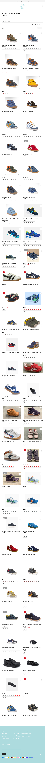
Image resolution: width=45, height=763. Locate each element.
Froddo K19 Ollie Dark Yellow (29, 90)
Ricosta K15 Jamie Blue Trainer (9, 263)
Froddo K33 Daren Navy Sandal (9, 90)
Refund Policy (4, 731)
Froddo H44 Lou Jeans (28, 531)
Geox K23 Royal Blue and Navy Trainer (10, 241)
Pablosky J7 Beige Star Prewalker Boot (32, 441)
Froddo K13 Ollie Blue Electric (8, 111)
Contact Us (4, 736)
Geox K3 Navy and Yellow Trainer (30, 218)
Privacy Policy (4, 733)
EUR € (4, 753)
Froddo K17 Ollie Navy (7, 197)
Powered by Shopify (14, 759)
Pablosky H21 (26, 486)
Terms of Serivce (5, 735)
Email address (6, 746)
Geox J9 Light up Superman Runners (10, 352)
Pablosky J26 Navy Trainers (8, 375)
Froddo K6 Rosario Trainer (29, 197)
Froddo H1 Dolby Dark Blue (29, 601)
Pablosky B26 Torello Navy (29, 263)
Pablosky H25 (5, 508)
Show (38, 28)
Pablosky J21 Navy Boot (28, 463)
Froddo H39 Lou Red (6, 554)
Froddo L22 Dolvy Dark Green (8, 45)
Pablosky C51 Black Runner (8, 670)
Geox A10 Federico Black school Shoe (10, 692)
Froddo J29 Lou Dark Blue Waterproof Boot (33, 420)
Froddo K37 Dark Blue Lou (29, 111)
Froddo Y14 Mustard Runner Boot (9, 420)
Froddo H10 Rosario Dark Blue (30, 578)
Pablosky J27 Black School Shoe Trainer (32, 396)
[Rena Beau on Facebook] (40, 754)
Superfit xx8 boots (6, 486)
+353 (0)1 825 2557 (5, 738)
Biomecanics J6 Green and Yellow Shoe (32, 329)
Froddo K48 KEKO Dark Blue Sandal (10, 68)
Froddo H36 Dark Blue (7, 578)
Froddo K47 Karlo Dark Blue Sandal (31, 68)
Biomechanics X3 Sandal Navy (30, 715)
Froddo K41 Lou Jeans (28, 175)
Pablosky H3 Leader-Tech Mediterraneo (11, 531)
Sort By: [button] (36, 24)
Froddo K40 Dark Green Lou (8, 175)
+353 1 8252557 (25, 735)
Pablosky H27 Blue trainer (29, 508)
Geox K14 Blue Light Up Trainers (30, 241)
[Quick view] (20, 33)
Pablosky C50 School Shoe (29, 670)
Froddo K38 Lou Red (27, 154)
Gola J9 (4, 284)
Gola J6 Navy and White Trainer (30, 284)
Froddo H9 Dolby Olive (7, 601)
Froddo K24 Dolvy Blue (7, 154)
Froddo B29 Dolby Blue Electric (9, 715)
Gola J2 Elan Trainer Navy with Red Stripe (11, 306)
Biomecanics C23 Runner (8, 647)
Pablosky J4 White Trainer (8, 441)
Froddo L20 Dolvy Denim (28, 45)
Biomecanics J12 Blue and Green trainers (32, 306)
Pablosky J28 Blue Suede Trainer (9, 396)
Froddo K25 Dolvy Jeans (7, 133)
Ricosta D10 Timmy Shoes (8, 624)
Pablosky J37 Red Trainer (29, 375)
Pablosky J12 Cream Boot (8, 463)
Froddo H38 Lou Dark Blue (29, 554)
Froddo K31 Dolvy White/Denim (30, 133)
